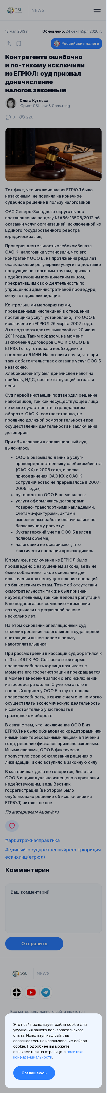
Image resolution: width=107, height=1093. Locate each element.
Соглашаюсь (34, 1073)
